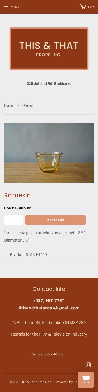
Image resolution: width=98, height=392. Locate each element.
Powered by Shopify (70, 381)
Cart (91, 7)
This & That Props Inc (35, 381)
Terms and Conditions (47, 354)
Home (8, 105)
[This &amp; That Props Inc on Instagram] (88, 366)
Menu (15, 7)
